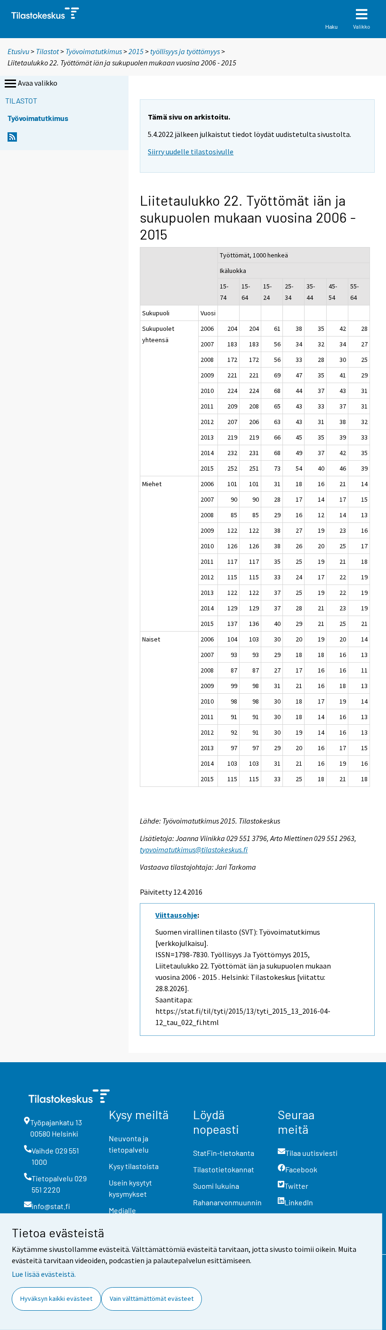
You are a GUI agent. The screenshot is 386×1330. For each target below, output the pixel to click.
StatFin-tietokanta (223, 1152)
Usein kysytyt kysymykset (130, 1188)
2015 (136, 51)
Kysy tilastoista (134, 1166)
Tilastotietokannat (223, 1169)
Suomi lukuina (216, 1185)
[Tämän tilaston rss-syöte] (12, 139)
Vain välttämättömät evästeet (151, 1298)
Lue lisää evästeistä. (44, 1274)
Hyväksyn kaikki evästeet (56, 1298)
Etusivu (18, 51)
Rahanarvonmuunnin (227, 1202)
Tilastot (47, 51)
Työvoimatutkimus (93, 51)
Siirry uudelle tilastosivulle (190, 151)
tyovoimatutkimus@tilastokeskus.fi (194, 849)
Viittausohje (176, 915)
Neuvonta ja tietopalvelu (129, 1144)
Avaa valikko (37, 83)
